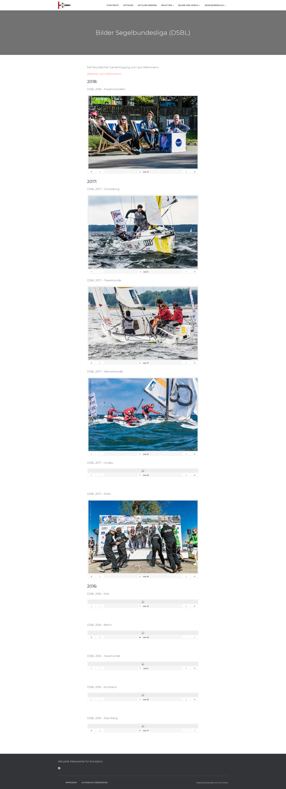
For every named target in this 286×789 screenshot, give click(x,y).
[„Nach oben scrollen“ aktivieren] (280, 783)
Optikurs (128, 5)
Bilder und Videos (188, 5)
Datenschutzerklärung (95, 782)
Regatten (166, 5)
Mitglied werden (147, 5)
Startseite (113, 5)
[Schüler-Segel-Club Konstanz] (64, 5)
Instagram (60, 782)
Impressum (71, 782)
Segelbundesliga (214, 5)
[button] (173, 5)
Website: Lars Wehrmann (104, 74)
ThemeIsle (223, 782)
